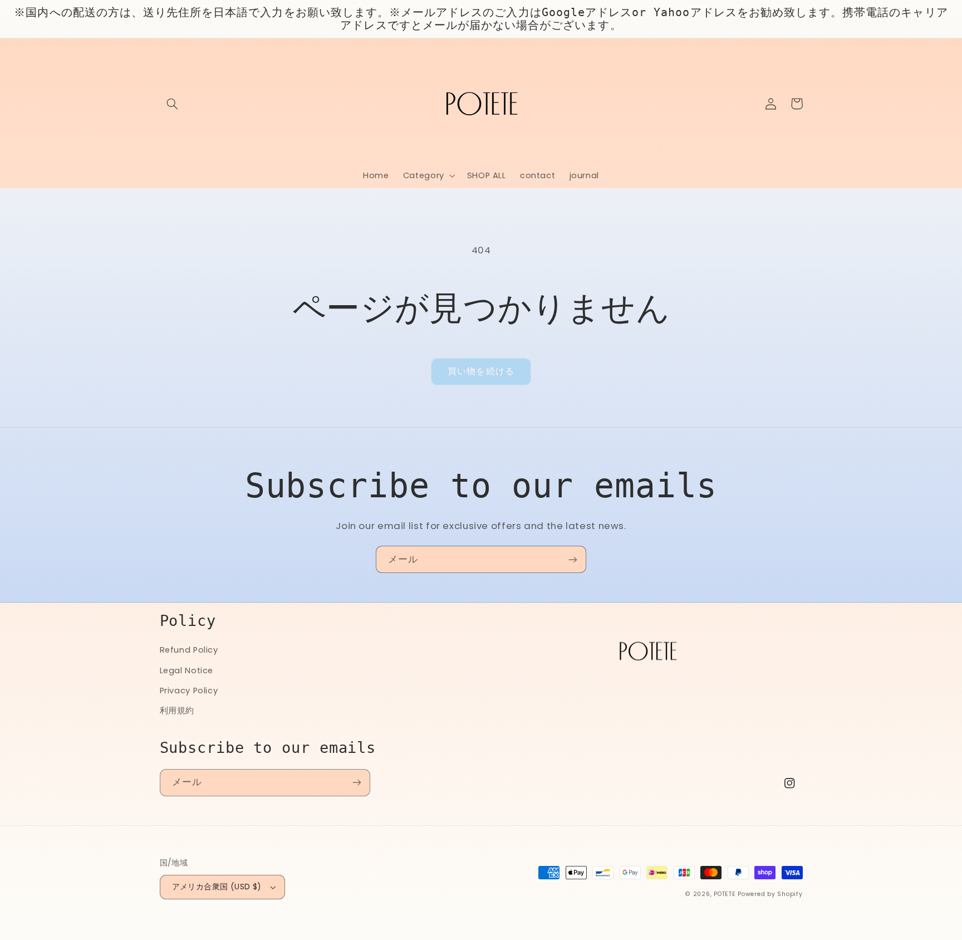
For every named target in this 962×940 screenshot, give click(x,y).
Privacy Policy (189, 690)
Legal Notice (187, 670)
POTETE (724, 894)
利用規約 (177, 710)
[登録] (573, 559)
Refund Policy (189, 649)
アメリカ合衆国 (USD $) (217, 887)
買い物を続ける (481, 371)
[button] (172, 103)
